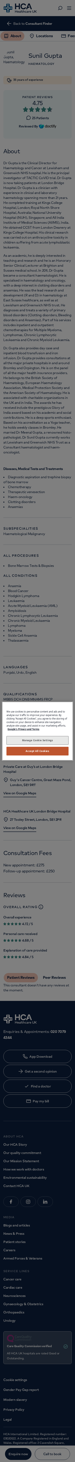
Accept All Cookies (37, 751)
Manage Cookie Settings (37, 740)
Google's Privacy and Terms (23, 729)
